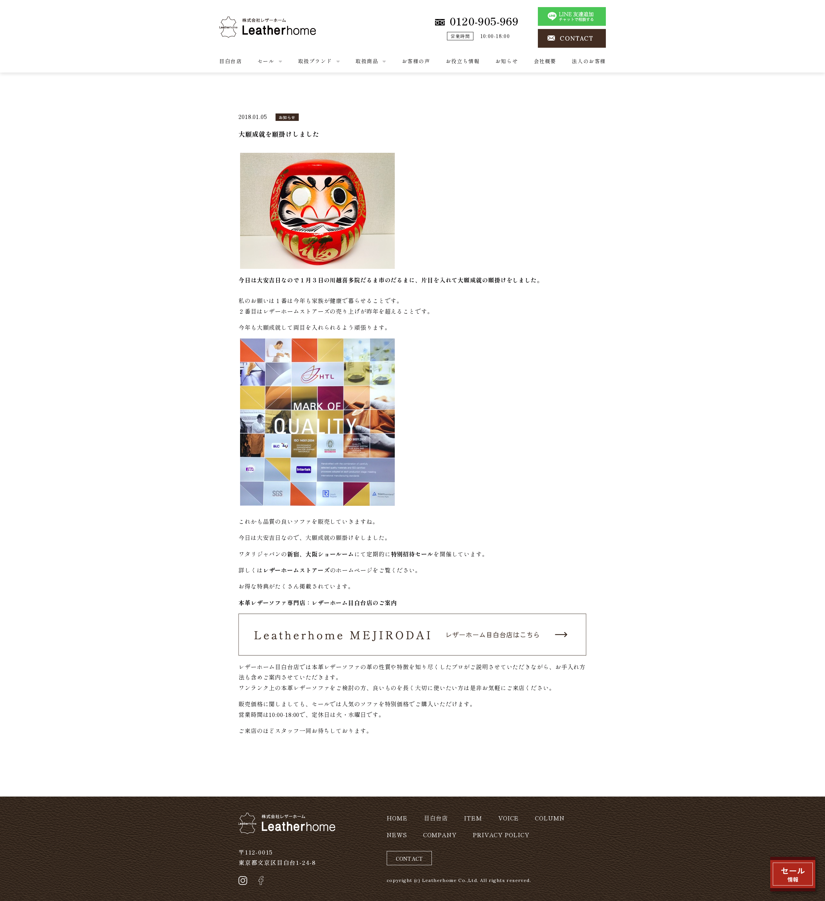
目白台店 (230, 61)
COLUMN (549, 818)
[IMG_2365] (317, 209)
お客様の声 (416, 61)
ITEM (473, 818)
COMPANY (440, 834)
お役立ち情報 (463, 61)
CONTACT (577, 38)
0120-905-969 (484, 21)
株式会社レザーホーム (249, 21)
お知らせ (506, 61)
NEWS (397, 834)
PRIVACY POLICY (501, 834)
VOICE (508, 818)
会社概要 (545, 61)
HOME (397, 818)
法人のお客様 (589, 61)
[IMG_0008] (317, 420)
